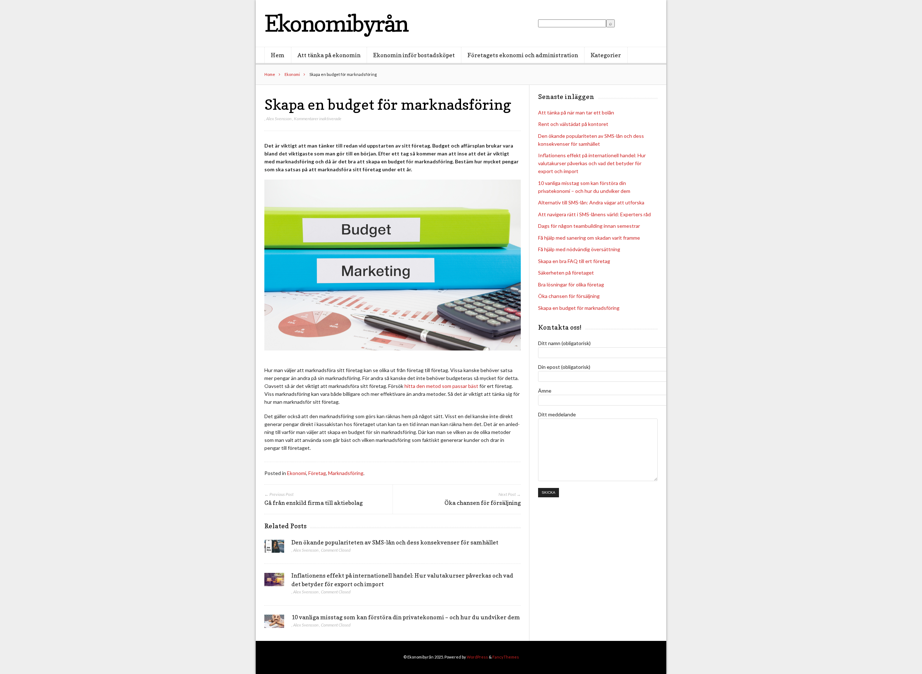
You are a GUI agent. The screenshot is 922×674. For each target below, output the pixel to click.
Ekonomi (292, 74)
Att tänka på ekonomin (329, 55)
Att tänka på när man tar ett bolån (576, 112)
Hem (278, 55)
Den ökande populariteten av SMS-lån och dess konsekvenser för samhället (394, 542)
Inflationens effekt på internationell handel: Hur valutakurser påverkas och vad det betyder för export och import (592, 163)
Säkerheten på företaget (566, 273)
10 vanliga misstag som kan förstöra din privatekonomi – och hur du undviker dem (405, 617)
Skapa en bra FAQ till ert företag (574, 261)
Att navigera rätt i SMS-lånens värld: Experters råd (594, 214)
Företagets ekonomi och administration (522, 55)
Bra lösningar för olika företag (571, 284)
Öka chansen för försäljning (569, 296)
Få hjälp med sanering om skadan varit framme (589, 238)
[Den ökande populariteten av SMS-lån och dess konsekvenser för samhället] (274, 548)
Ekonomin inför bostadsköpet (414, 55)
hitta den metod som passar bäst (441, 386)
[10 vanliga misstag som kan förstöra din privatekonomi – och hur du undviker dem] (274, 623)
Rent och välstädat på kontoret (573, 124)
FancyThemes (505, 657)
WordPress (477, 657)
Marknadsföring (345, 473)
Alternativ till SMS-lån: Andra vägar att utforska (591, 202)
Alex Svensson (278, 118)
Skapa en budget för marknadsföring (578, 308)
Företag (317, 473)
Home (269, 74)
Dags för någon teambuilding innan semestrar (589, 226)
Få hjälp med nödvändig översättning (579, 249)
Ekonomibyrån (336, 23)
